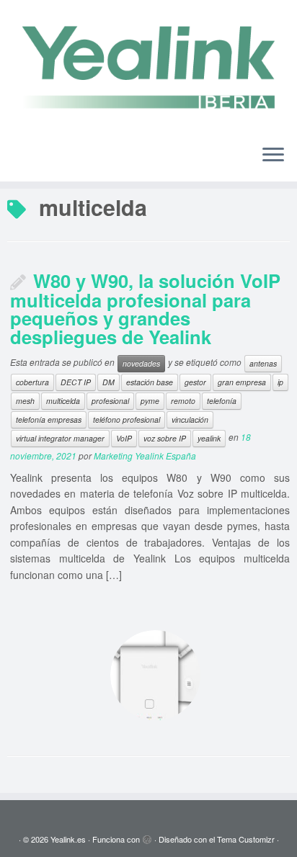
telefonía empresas (48, 419)
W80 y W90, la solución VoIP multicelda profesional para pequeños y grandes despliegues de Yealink (145, 308)
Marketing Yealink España (145, 455)
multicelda (63, 400)
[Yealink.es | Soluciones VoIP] (148, 66)
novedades (141, 363)
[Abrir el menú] (273, 155)
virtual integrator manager (60, 438)
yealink (209, 438)
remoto (183, 400)
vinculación (190, 419)
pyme (150, 400)
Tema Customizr (246, 839)
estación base (149, 382)
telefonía (221, 400)
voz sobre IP (164, 438)
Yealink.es (68, 839)
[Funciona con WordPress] (147, 836)
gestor (195, 382)
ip (280, 382)
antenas (263, 363)
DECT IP (76, 382)
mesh (25, 400)
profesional (110, 400)
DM (108, 382)
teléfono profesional (126, 419)
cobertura (32, 382)
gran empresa (242, 382)
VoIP (124, 438)
